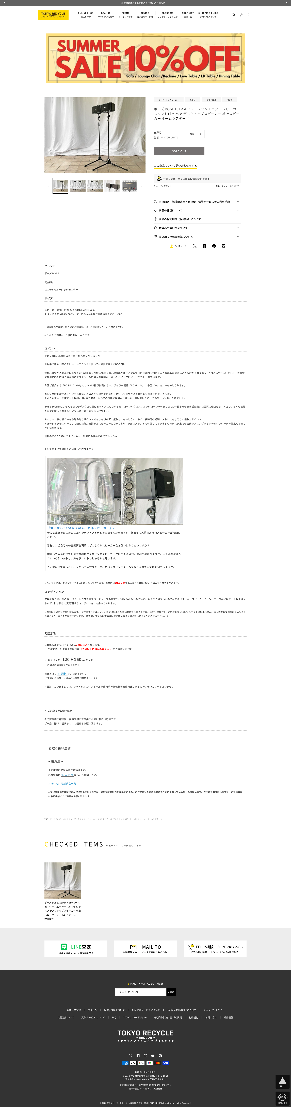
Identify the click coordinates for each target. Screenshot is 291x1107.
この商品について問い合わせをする (175, 165)
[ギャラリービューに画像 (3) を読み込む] (95, 185)
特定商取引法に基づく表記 (168, 1017)
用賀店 (230, 100)
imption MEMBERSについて (181, 1010)
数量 (192, 134)
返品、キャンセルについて (228, 186)
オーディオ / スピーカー (169, 100)
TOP (46, 819)
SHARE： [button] (181, 246)
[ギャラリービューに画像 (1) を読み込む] (60, 185)
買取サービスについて (93, 1017)
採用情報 (228, 1017)
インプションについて (167, 14)
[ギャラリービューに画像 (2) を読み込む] (77, 185)
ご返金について (66, 1017)
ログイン (92, 1010)
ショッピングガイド (163, 186)
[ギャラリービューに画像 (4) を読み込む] (112, 185)
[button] (5, 3)
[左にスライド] (48, 185)
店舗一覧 (188, 14)
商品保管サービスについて (146, 1010)
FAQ (114, 1017)
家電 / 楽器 (211, 100)
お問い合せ (211, 1017)
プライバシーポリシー (135, 1017)
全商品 (193, 100)
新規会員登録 (74, 1010)
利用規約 (193, 1017)
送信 (172, 992)
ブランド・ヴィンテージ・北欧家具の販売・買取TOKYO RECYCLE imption (139, 1103)
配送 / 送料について (114, 1010)
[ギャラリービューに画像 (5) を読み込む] (129, 185)
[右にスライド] (142, 185)
